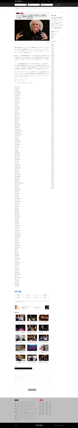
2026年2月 (52, 51)
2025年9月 (52, 58)
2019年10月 (52, 155)
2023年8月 (52, 92)
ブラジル (27, 419)
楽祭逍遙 (52, 37)
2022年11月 (52, 104)
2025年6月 (52, 62)
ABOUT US (49, 1)
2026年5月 (52, 47)
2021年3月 (52, 132)
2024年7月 (52, 77)
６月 (40, 407)
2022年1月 (52, 118)
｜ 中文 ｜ (61, 1)
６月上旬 (43, 407)
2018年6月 (52, 177)
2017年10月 (52, 188)
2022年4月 (52, 114)
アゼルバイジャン (33, 412)
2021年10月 (52, 122)
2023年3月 (52, 99)
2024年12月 (52, 70)
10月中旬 (46, 412)
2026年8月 (52, 43)
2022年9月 (52, 107)
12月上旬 (43, 414)
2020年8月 (52, 141)
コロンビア (24, 419)
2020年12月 (52, 136)
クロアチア (30, 406)
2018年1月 (52, 184)
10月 (40, 412)
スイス (21, 405)
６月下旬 (50, 407)
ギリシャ (16, 407)
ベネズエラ (16, 419)
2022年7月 (52, 110)
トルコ (37, 412)
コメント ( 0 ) (23, 368)
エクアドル (20, 419)
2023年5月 (52, 96)
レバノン (20, 413)
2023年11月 (52, 88)
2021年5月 (52, 129)
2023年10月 (52, 89)
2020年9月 (52, 140)
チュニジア (17, 414)
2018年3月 (52, 181)
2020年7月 (52, 143)
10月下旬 (50, 412)
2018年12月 (52, 169)
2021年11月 (52, 121)
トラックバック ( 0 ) (41, 368)
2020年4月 (52, 147)
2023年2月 (52, 100)
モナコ (24, 405)
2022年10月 (52, 106)
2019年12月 (52, 152)
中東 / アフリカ (16, 412)
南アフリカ (21, 414)
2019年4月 (52, 163)
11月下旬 (50, 413)
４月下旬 (50, 405)
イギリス (18, 13)
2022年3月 (52, 115)
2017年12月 (52, 185)
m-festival (19, 301)
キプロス (24, 407)
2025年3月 (52, 66)
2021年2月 (52, 133)
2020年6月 (52, 144)
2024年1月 (52, 85)
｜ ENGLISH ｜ (55, 1)
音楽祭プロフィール (53, 34)
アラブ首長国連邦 (25, 413)
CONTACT (43, 1)
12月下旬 (50, 414)
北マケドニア (34, 406)
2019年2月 (52, 166)
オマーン (29, 413)
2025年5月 (52, 63)
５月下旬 (50, 406)
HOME (39, 1)
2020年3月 (52, 148)
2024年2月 (52, 84)
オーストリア (17, 405)
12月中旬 (46, 414)
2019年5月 (52, 162)
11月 (40, 413)
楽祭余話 (52, 38)
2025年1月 (52, 69)
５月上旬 (43, 406)
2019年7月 (52, 159)
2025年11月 (52, 55)
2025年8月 (52, 59)
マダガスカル (33, 413)
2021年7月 (52, 126)
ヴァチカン (18, 406)
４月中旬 (46, 405)
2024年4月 (52, 81)
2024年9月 (52, 74)
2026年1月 (52, 52)
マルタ (27, 407)
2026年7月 (52, 44)
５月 (40, 406)
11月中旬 (46, 413)
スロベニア (26, 406)
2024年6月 (52, 78)
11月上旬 (43, 413)
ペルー (33, 419)
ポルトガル (31, 405)
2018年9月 (52, 173)
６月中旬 (46, 407)
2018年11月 (52, 170)
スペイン (27, 405)
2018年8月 (52, 174)
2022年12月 (52, 103)
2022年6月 (52, 111)
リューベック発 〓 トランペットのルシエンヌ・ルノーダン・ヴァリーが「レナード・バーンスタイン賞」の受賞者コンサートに (57, 23)
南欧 (15, 406)
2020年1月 (52, 151)
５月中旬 (46, 406)
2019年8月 (52, 158)
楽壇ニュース (21, 13)
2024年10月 (52, 73)
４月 (40, 405)
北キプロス (20, 407)
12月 (40, 414)
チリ (31, 419)
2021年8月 (52, 125)
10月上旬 (43, 412)
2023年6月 (52, 95)
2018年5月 (52, 178)
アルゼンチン (17, 420)
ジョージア (20, 412)
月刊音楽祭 (39, 425)
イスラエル (17, 413)
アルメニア (28, 412)
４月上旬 (43, 405)
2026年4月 (52, 48)
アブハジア (24, 412)
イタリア (22, 406)
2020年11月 (52, 137)
